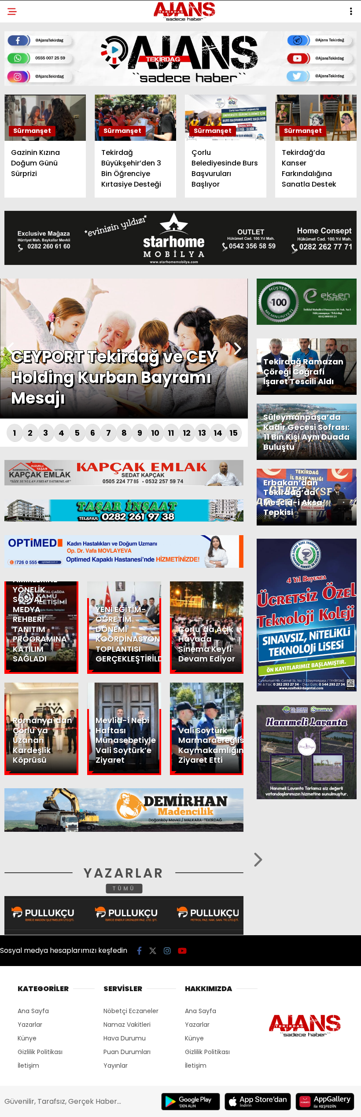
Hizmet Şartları (39, 179)
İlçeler (24, 90)
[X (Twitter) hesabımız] (101, 1102)
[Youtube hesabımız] (201, 1102)
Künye (23, 162)
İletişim (25, 144)
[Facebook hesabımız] (51, 1102)
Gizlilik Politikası (42, 197)
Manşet (25, 72)
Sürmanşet (31, 108)
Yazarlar (29, 126)
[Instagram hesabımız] (151, 1102)
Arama (279, 42)
